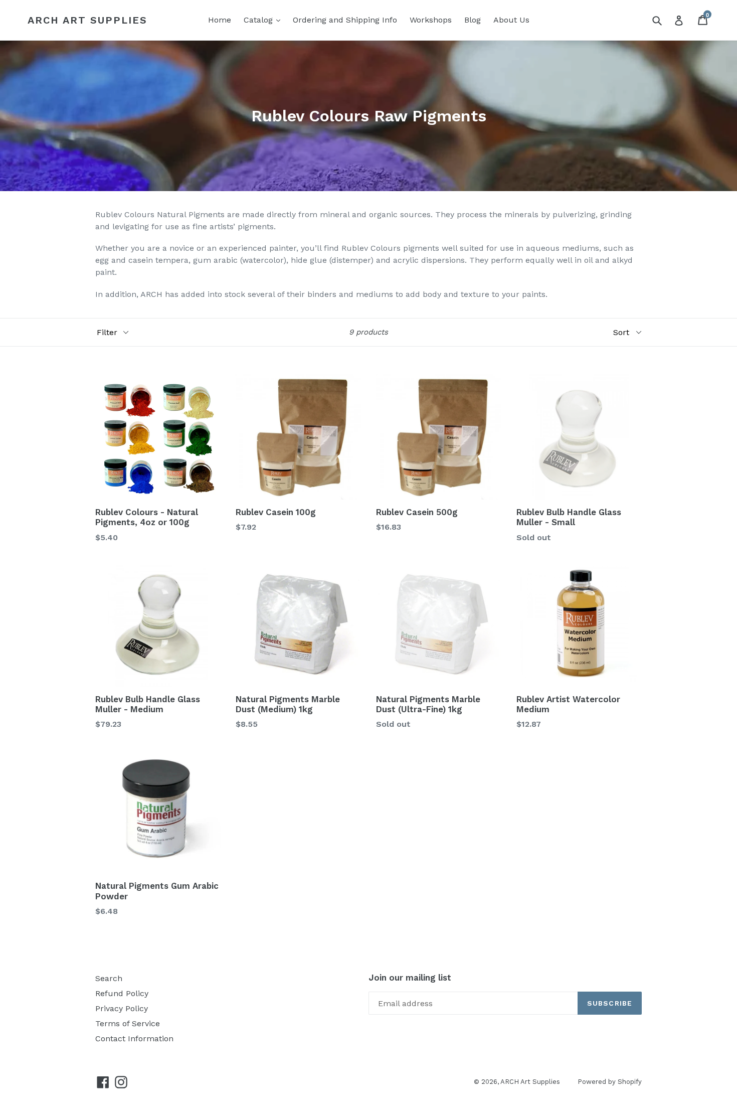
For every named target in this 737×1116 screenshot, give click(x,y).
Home (219, 20)
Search (108, 978)
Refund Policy (121, 993)
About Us (511, 20)
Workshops (431, 20)
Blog (472, 20)
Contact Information (134, 1038)
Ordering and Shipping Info (345, 20)
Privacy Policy (121, 1008)
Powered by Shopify (610, 1081)
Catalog (259, 20)
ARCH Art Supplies (87, 20)
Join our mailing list (409, 978)
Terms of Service (127, 1023)
